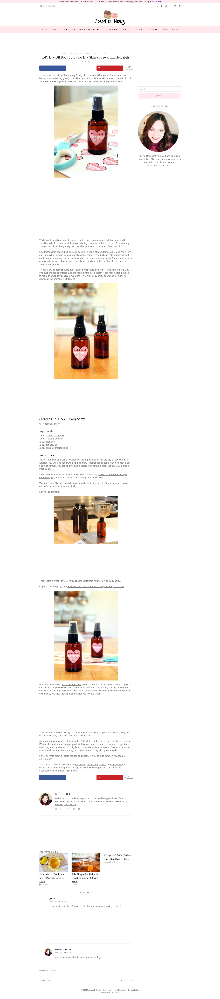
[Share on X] (81, 68)
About (55, 29)
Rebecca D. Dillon (51, 424)
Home (45, 29)
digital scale (61, 459)
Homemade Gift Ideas (90, 53)
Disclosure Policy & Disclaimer (114, 990)
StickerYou (78, 690)
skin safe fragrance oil (57, 448)
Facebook (80, 764)
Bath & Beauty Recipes (89, 29)
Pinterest (47, 759)
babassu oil (51, 445)
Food (175, 29)
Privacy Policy (133, 990)
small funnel (60, 581)
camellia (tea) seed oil (87, 246)
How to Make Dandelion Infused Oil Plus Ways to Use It (51, 878)
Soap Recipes (69, 29)
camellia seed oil (77, 252)
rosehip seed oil (55, 438)
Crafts (165, 29)
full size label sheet (71, 684)
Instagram (116, 764)
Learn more (165, 165)
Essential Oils (111, 29)
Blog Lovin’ (100, 764)
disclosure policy (156, 2)
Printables (103, 53)
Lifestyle (153, 29)
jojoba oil (50, 441)
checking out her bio (65, 804)
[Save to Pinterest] (110, 68)
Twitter (90, 764)
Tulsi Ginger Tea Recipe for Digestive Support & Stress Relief (85, 878)
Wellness (127, 29)
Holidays (140, 29)
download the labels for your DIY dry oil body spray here (95, 586)
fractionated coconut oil (56, 252)
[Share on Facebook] (52, 68)
